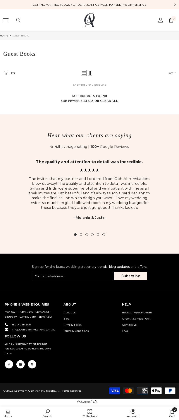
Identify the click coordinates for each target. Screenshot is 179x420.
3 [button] (86, 234)
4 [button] (92, 234)
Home (4, 35)
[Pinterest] (32, 364)
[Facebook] (9, 364)
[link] (47, 413)
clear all (109, 100)
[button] (84, 73)
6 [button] (103, 234)
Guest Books (21, 35)
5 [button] (98, 234)
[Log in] (160, 20)
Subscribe (130, 276)
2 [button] (81, 234)
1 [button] (75, 234)
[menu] (6, 20)
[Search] (18, 20)
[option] (89, 192)
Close (175, 4)
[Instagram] (20, 364)
